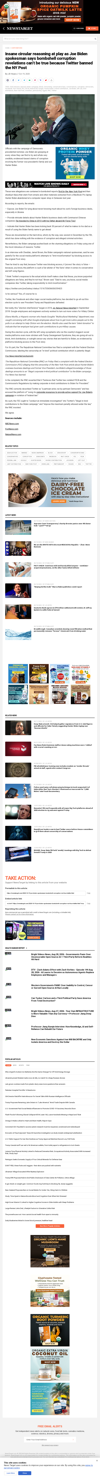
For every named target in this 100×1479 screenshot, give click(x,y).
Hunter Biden (49, 89)
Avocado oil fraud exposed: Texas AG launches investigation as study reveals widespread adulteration (43, 1133)
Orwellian (28, 90)
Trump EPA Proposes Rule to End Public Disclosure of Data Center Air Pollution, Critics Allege (39, 1178)
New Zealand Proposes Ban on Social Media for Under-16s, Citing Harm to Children (36, 1190)
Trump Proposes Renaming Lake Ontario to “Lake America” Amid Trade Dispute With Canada (40, 1102)
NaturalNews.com (13, 434)
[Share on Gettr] (46, 80)
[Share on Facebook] (13, 80)
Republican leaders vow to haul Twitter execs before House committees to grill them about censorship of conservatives (63, 830)
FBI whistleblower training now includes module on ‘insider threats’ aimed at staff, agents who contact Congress (61, 767)
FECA (27, 89)
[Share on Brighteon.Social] (8, 80)
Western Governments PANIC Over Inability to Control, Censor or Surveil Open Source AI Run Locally (62, 986)
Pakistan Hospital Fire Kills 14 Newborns (20, 1090)
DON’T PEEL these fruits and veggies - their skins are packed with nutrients (33, 1166)
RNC (49, 90)
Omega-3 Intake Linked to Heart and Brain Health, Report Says (28, 1121)
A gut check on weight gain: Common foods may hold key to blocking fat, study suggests (39, 1184)
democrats (89, 87)
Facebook (8, 89)
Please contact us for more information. (19, 914)
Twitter (54, 90)
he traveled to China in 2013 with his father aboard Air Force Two (45, 221)
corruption (81, 87)
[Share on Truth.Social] (40, 80)
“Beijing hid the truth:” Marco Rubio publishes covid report (58, 587)
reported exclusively (19, 356)
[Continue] (73, 1439)
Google (40, 89)
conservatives (71, 87)
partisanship (37, 90)
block (41, 87)
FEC (23, 89)
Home (7, 48)
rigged (44, 90)
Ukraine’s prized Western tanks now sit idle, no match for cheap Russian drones (35, 1078)
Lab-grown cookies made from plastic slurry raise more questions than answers (35, 1084)
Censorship (48, 87)
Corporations (16, 48)
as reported (64, 308)
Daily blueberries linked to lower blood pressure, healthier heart (28, 1221)
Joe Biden (72, 89)
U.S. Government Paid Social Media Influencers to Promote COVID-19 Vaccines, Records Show (40, 1109)
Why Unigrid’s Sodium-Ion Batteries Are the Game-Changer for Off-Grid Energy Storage (37, 1072)
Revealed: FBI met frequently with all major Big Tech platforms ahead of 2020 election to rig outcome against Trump (63, 809)
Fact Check (17, 89)
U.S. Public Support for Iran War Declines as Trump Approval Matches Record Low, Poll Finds (40, 1139)
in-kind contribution (61, 89)
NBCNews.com (12, 423)
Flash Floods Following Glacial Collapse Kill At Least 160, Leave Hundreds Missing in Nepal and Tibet (43, 1115)
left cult (79, 89)
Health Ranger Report (15, 948)
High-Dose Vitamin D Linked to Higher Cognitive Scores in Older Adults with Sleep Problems (39, 1202)
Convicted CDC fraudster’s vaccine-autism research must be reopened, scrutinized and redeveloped (42, 1127)
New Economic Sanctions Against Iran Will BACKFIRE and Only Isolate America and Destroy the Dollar (61, 1040)
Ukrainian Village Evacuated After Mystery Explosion (24, 1172)
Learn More (11, 1473)
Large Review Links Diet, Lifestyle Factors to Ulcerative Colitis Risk (30, 1208)
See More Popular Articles (50, 1226)
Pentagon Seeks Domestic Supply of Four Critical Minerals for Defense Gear (33, 1159)
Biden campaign (32, 87)
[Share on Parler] (35, 80)
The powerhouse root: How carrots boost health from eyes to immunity (31, 1214)
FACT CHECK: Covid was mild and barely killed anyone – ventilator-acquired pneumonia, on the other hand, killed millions (61, 567)
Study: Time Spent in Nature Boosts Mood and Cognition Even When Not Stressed (35, 1196)
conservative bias (59, 87)
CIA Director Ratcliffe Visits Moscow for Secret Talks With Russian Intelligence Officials (37, 1096)
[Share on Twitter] (19, 80)
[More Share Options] (51, 80)
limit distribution (14, 464)
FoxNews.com (11, 429)
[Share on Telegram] (24, 80)
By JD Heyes (11, 74)
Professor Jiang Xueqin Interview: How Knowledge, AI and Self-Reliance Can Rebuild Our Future (62, 1027)
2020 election (15, 87)
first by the (70, 191)
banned (23, 87)
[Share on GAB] (30, 80)
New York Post (19, 90)
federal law (34, 89)
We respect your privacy (50, 1445)
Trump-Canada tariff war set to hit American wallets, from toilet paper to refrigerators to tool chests (42, 1145)
